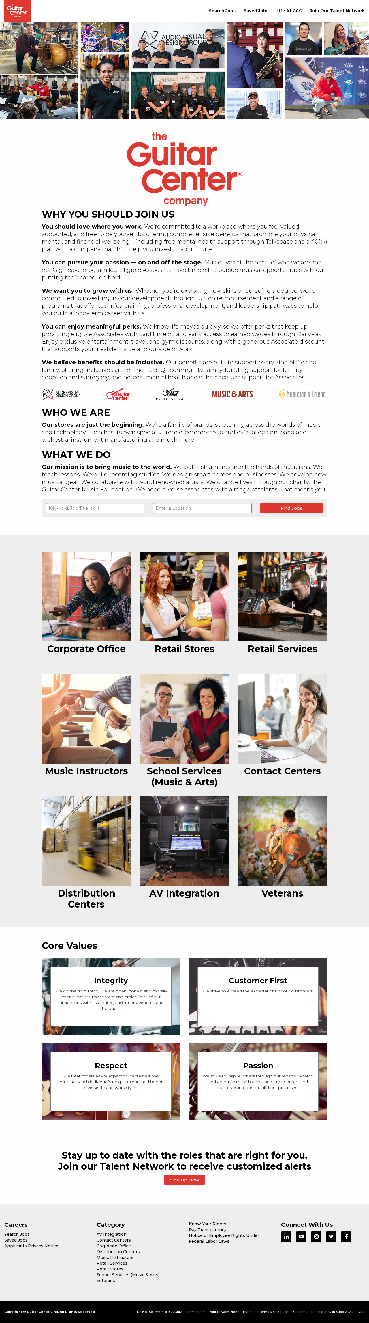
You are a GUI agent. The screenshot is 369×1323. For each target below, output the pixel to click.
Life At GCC (289, 10)
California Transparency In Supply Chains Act (329, 1312)
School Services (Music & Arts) (128, 1274)
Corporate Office (114, 1245)
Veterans (106, 1280)
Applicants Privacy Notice (31, 1245)
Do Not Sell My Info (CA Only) (160, 1312)
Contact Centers (114, 1240)
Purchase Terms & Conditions (266, 1312)
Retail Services (112, 1263)
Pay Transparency (208, 1229)
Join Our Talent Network (337, 10)
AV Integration (112, 1234)
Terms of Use (196, 1312)
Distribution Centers (118, 1251)
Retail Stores (110, 1269)
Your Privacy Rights (224, 1312)
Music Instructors (115, 1257)
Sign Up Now (184, 1180)
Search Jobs (222, 10)
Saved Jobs (256, 10)
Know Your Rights (207, 1223)
